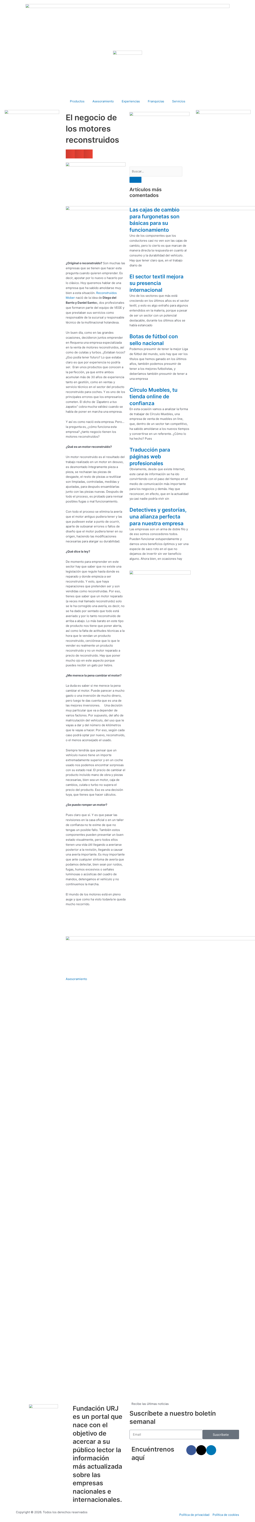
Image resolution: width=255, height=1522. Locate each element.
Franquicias (156, 101)
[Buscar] (135, 180)
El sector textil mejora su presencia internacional (156, 283)
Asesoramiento (103, 101)
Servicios (178, 101)
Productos (77, 101)
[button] (70, 153)
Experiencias (131, 101)
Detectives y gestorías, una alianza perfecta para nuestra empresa (157, 516)
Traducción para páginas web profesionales (149, 456)
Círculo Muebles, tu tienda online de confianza (153, 396)
